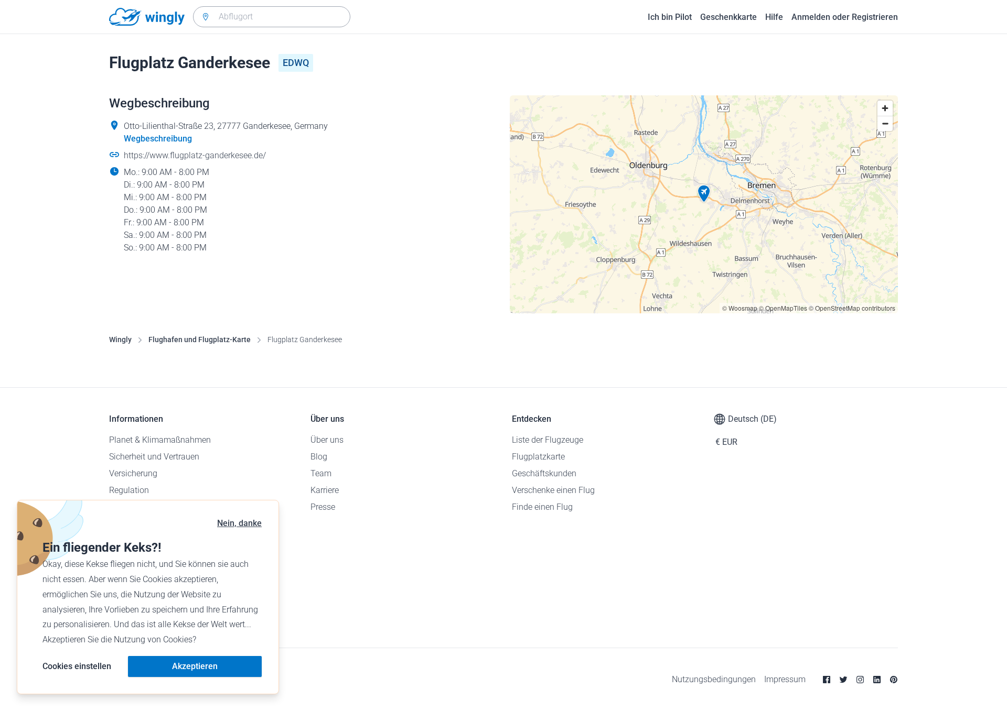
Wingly (120, 339)
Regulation (129, 490)
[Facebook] (826, 679)
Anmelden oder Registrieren (844, 17)
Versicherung (133, 473)
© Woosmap (739, 307)
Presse (322, 507)
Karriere (324, 490)
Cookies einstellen (76, 666)
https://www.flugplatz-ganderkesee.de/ (195, 155)
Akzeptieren (195, 666)
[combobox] (271, 16)
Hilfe (774, 17)
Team (320, 473)
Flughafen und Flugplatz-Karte (199, 339)
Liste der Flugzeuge (547, 440)
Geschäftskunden (544, 473)
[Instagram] (860, 679)
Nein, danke (239, 523)
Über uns (327, 440)
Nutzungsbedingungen (714, 679)
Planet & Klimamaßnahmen (160, 440)
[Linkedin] (877, 679)
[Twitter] (843, 679)
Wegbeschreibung (158, 139)
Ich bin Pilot (670, 17)
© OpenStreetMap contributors (852, 307)
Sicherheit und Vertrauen (154, 457)
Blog (318, 457)
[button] (703, 193)
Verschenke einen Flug (553, 490)
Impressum (785, 679)
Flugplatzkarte (538, 457)
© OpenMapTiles (783, 307)
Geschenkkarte (728, 17)
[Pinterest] (894, 679)
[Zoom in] (885, 108)
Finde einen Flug (542, 507)
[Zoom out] (885, 123)
